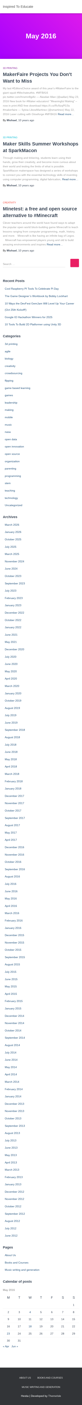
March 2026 (12, 524)
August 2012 (12, 1220)
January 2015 (13, 1008)
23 (8, 1333)
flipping (9, 380)
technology (11, 497)
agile (7, 351)
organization (12, 461)
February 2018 (14, 781)
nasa (8, 431)
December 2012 (14, 1191)
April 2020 (11, 678)
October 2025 (13, 539)
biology (9, 358)
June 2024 (11, 568)
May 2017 (11, 832)
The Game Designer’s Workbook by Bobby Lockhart (36, 296)
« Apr (6, 1346)
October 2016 (13, 861)
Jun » (14, 1346)
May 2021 (11, 641)
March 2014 (12, 1081)
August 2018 (12, 737)
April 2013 (11, 1162)
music (8, 424)
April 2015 (11, 993)
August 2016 (12, 876)
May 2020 (11, 671)
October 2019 (13, 700)
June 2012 (11, 1235)
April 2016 (11, 905)
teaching (10, 490)
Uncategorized (13, 505)
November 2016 (14, 854)
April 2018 (11, 766)
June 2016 (11, 891)
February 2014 (14, 1089)
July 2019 (10, 715)
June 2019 (11, 722)
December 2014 (14, 1015)
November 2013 (14, 1111)
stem (8, 483)
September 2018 (15, 729)
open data (11, 439)
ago (26, 120)
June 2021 (11, 634)
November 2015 (14, 942)
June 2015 (11, 979)
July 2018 (10, 744)
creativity (9, 202)
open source (12, 453)
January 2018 (13, 788)
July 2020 (10, 656)
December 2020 (14, 649)
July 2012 (10, 1228)
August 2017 (12, 825)
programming (13, 475)
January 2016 (13, 927)
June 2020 (11, 663)
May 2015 (11, 986)
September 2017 (15, 817)
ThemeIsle (54, 1395)
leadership (11, 402)
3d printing (10, 68)
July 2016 (10, 883)
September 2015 (15, 957)
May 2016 (11, 898)
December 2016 (14, 847)
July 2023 (10, 590)
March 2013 (12, 1169)
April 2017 (11, 839)
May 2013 (11, 1155)
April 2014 (11, 1074)
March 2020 (12, 685)
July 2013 (10, 1140)
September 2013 (15, 1125)
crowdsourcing (13, 373)
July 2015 (10, 971)
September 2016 (15, 869)
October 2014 (13, 1030)
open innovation (14, 446)
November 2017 (14, 803)
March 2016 (12, 913)
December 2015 (14, 935)
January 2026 (13, 531)
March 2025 (12, 554)
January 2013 (13, 1184)
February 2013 (14, 1177)
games (9, 395)
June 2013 (11, 1147)
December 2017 (14, 795)
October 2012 (13, 1206)
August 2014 (12, 1045)
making (9, 409)
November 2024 (14, 561)
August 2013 (12, 1133)
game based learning (17, 388)
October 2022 (13, 620)
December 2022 (14, 612)
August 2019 (12, 708)
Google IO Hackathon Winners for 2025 (28, 317)
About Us (10, 1255)
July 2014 (10, 1052)
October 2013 (13, 1118)
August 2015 (12, 964)
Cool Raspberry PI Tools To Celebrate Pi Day (32, 288)
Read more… (66, 114)
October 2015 (13, 949)
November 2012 (14, 1198)
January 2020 (13, 693)
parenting (10, 468)
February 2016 (14, 920)
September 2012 (15, 1213)
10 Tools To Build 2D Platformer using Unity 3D (33, 324)
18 (30, 1326)
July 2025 (10, 546)
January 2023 (13, 605)
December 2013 (14, 1103)
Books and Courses (16, 1262)
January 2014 (13, 1096)
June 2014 (11, 1059)
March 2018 (12, 773)
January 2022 (13, 627)
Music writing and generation (22, 1269)
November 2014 (14, 1023)
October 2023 (13, 576)
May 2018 (11, 759)
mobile (9, 417)
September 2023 (15, 583)
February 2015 (14, 1001)
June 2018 (11, 751)
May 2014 (11, 1067)
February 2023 (14, 598)
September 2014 (15, 1037)
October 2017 (13, 810)
